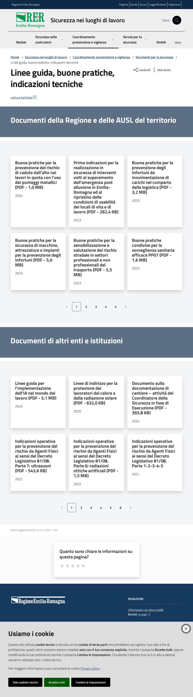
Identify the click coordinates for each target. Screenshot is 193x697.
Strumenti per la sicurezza (154, 57)
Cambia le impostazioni (91, 682)
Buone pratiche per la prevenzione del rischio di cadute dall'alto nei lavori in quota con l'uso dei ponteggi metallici (38, 175)
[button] (176, 20)
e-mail (143, 614)
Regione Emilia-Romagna (26, 4)
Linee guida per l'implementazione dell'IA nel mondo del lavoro (35, 390)
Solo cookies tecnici (25, 682)
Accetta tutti (57, 682)
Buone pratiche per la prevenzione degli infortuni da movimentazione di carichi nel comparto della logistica (152, 177)
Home (15, 57)
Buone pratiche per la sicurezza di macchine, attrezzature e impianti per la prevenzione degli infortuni (38, 252)
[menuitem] (175, 43)
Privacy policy (90, 668)
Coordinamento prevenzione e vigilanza (101, 57)
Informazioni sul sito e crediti (146, 609)
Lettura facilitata (21, 97)
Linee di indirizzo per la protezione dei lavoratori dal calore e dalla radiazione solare (95, 393)
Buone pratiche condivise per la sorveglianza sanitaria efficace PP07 (153, 250)
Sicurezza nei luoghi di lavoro (46, 57)
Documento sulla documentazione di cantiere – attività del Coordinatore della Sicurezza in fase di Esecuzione (152, 398)
